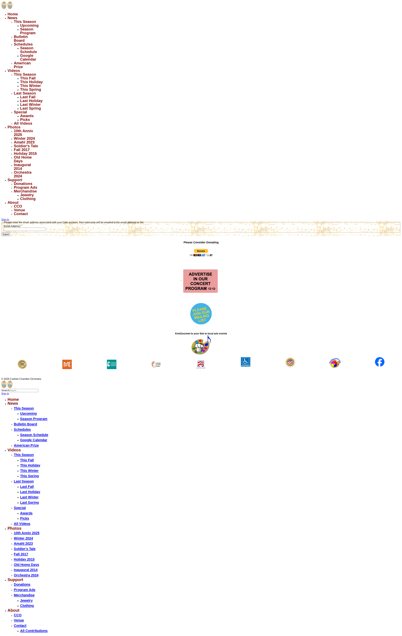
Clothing (28, 199)
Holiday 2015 (25, 153)
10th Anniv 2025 (23, 133)
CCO (18, 206)
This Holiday (31, 82)
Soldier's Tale (26, 146)
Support (15, 180)
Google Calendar (28, 57)
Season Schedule (28, 50)
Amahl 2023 (24, 142)
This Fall (28, 78)
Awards (27, 116)
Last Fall (27, 97)
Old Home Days (23, 159)
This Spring (30, 89)
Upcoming (29, 25)
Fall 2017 (22, 150)
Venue (19, 210)
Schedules (23, 44)
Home (13, 14)
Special (20, 112)
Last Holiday (31, 101)
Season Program (27, 31)
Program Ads (25, 187)
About (13, 202)
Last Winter (30, 104)
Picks (25, 119)
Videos (14, 70)
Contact (21, 214)
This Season (25, 21)
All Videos (23, 123)
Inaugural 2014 (22, 167)
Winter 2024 (24, 138)
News (12, 18)
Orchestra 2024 (22, 174)
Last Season (25, 93)
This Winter (30, 86)
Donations (23, 183)
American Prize (22, 65)
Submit (6, 234)
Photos (14, 127)
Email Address (13, 226)
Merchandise (25, 191)
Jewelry (27, 195)
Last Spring (30, 108)
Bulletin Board (21, 39)
